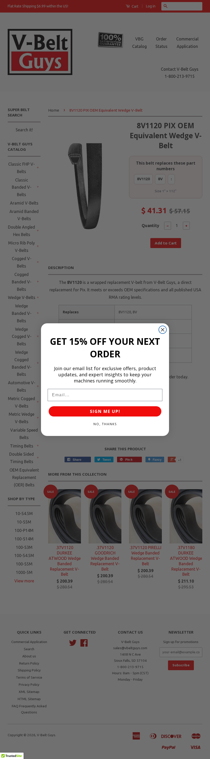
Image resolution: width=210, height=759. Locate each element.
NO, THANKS (105, 424)
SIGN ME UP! (105, 411)
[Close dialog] (162, 330)
